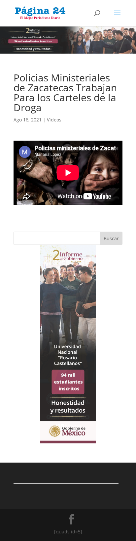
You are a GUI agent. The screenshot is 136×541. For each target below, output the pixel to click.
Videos (54, 119)
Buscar (111, 238)
